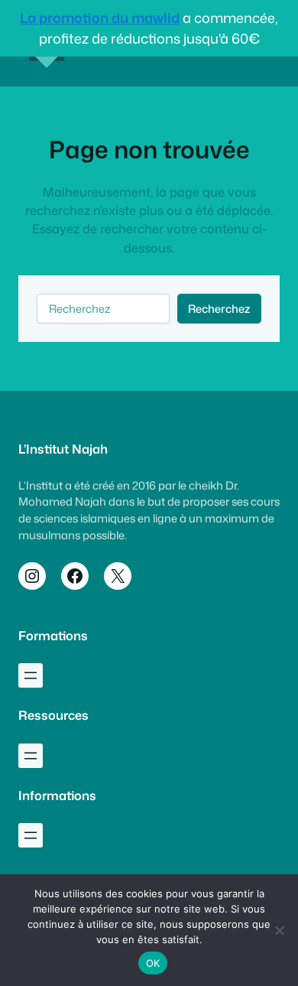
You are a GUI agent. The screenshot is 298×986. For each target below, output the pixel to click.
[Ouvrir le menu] (30, 675)
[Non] (279, 930)
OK (153, 963)
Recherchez (219, 309)
